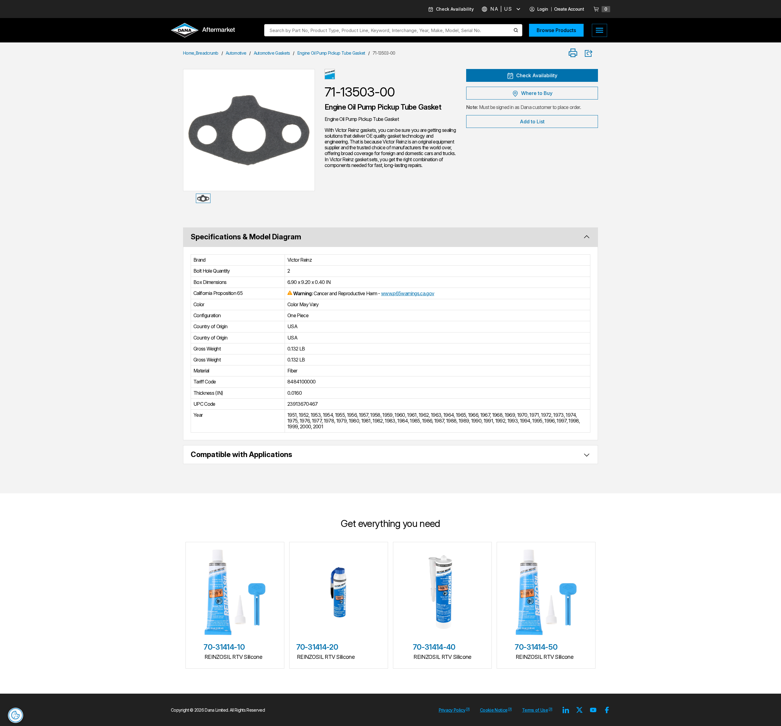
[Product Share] (590, 53)
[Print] (572, 53)
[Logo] (203, 31)
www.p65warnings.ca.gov (407, 293)
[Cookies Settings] (15, 715)
